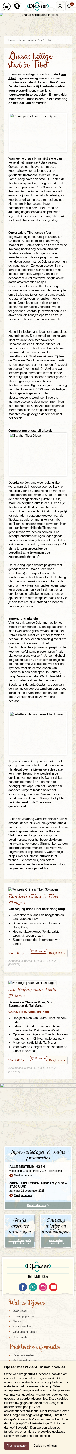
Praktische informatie (34, 1347)
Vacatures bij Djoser (25, 1331)
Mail (37, 1276)
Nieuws (17, 1321)
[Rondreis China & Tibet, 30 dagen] (38, 889)
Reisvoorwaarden (23, 1355)
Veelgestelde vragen (25, 1360)
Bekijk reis (55, 953)
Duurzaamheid (21, 1337)
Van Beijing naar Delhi (32, 997)
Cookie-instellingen (45, 1445)
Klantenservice (22, 1326)
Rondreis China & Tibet (36, 902)
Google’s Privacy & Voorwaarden (27, 1419)
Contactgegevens (23, 1316)
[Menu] (7, 6)
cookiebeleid (41, 1436)
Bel (30, 1276)
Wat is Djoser (26, 1303)
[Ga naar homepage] (38, 6)
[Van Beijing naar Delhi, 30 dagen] (38, 983)
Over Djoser (20, 1310)
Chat (45, 1276)
